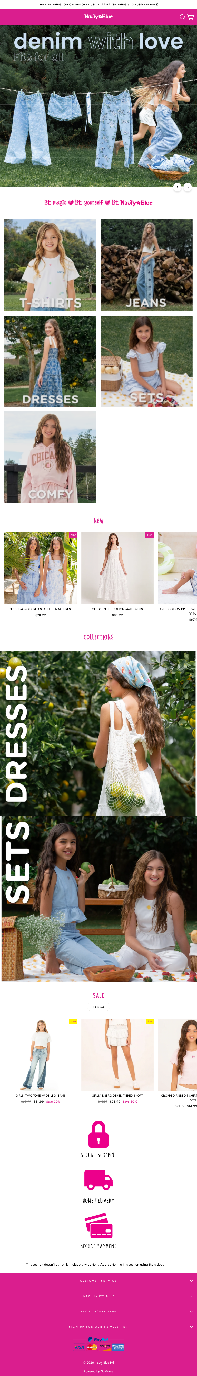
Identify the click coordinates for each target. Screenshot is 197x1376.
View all (98, 1007)
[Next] (187, 187)
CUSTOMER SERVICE (98, 1281)
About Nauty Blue (98, 1311)
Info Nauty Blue (98, 1296)
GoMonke (107, 1371)
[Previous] (177, 187)
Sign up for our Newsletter (98, 1327)
